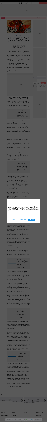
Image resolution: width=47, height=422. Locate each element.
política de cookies (31, 209)
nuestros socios (21, 203)
